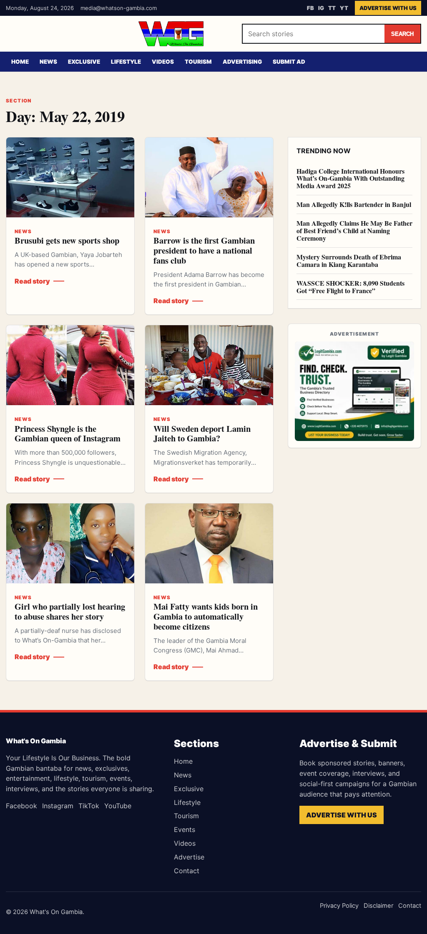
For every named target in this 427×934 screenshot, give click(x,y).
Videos (163, 61)
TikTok (88, 806)
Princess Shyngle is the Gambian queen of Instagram (68, 433)
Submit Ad (289, 61)
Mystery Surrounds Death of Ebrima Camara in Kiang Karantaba (348, 260)
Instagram (57, 806)
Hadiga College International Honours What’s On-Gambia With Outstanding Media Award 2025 (350, 178)
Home (20, 61)
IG (321, 8)
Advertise (189, 857)
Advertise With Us (388, 8)
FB (310, 8)
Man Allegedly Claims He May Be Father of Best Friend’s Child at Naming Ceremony (354, 230)
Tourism (198, 61)
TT (332, 8)
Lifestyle (126, 61)
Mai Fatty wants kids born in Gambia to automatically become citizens (205, 616)
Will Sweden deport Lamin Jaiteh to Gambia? (202, 433)
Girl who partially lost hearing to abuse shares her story (70, 611)
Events (184, 829)
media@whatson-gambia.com (118, 8)
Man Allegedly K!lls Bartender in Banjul (353, 204)
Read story (32, 281)
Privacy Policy (339, 905)
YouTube (117, 806)
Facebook (21, 806)
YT (344, 8)
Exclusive (84, 61)
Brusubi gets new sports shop (67, 240)
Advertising (242, 61)
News (48, 61)
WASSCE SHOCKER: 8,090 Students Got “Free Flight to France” (350, 286)
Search (402, 34)
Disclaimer (378, 905)
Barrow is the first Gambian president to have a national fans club (204, 250)
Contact (186, 871)
